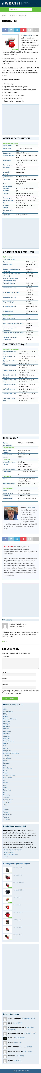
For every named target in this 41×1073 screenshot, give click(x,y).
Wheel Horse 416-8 (28, 1018)
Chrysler (6, 729)
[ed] (5, 1024)
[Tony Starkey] (5, 1019)
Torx (4, 807)
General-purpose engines (13, 850)
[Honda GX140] (7, 937)
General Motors (8, 741)
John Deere (7, 758)
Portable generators (11, 854)
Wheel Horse (7, 814)
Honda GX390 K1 (19, 882)
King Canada (7, 768)
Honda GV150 (17, 927)
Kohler (5, 770)
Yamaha (6, 817)
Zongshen (6, 819)
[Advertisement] (20, 119)
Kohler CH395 (27, 1051)
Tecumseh (6, 802)
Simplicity (6, 795)
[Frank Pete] (5, 1048)
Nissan (5, 782)
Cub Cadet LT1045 (29, 1033)
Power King (7, 790)
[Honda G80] (7, 907)
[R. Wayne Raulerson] (5, 1028)
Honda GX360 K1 (19, 890)
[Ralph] (5, 1057)
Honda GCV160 (18, 867)
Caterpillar (6, 721)
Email (4, 678)
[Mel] (5, 1061)
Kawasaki (6, 763)
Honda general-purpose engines (16, 864)
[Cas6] (5, 1039)
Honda (5, 748)
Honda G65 (17, 897)
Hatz (5, 746)
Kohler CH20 (18, 1042)
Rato (4, 792)
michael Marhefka (16, 624)
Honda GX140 (17, 934)
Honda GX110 (17, 875)
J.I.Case (6, 756)
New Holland (7, 778)
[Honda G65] (7, 900)
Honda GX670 (17, 912)
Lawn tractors (9, 852)
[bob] (5, 1043)
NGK (4, 780)
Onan (5, 785)
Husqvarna (7, 751)
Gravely (6, 743)
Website (5, 684)
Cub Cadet (7, 731)
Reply (6, 641)
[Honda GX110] (7, 877)
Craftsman (6, 736)
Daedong (6, 738)
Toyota (5, 812)
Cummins (6, 733)
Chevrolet (6, 726)
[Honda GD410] (7, 922)
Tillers (6, 857)
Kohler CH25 (18, 1060)
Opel (5, 787)
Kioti (4, 765)
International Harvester (11, 753)
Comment (5, 656)
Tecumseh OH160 (26, 1047)
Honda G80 (17, 905)
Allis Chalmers (8, 711)
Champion (6, 724)
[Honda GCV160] (7, 870)
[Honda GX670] (7, 914)
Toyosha (6, 809)
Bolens (5, 716)
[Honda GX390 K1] (7, 885)
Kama (5, 760)
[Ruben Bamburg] (5, 1034)
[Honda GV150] (7, 929)
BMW (5, 714)
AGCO (5, 709)
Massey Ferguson (9, 775)
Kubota (5, 773)
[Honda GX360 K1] (7, 892)
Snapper (6, 797)
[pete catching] (5, 1052)
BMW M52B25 (20, 1038)
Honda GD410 (17, 920)
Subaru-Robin (8, 800)
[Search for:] (20, 9)
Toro (4, 805)
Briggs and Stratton (10, 719)
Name (4, 672)
